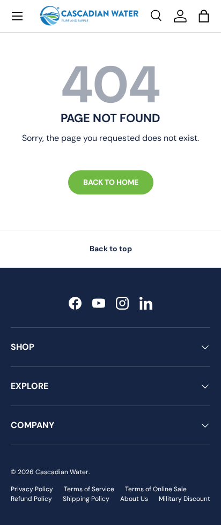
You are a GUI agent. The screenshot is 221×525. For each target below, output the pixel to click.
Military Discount (184, 498)
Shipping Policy (86, 498)
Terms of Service (89, 489)
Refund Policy (31, 498)
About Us (134, 498)
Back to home (110, 182)
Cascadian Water (62, 472)
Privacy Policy (32, 489)
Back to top (111, 248)
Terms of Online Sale (156, 489)
